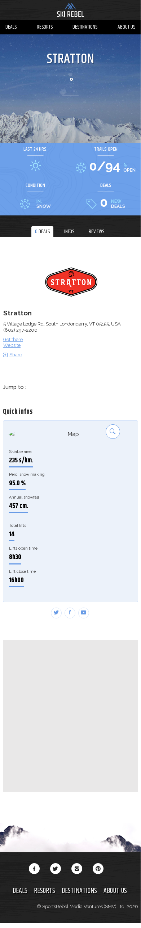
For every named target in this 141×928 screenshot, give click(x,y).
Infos (69, 231)
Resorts (45, 27)
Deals (11, 27)
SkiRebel (70, 11)
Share (15, 354)
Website (12, 345)
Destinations (84, 27)
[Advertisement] (70, 715)
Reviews (96, 231)
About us (126, 27)
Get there (13, 339)
